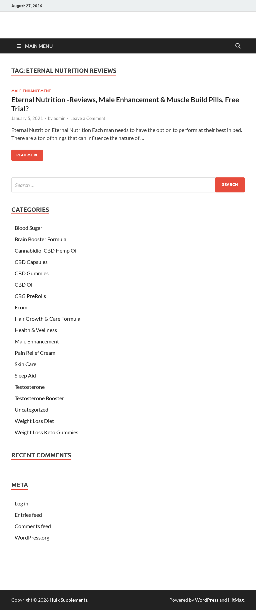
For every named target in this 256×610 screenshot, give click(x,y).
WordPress (206, 600)
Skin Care (25, 364)
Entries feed (28, 514)
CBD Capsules (31, 262)
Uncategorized (31, 409)
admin (59, 118)
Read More (24, 153)
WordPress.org (32, 537)
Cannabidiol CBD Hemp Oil (46, 250)
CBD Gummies (32, 273)
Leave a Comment (87, 118)
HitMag (236, 600)
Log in (21, 503)
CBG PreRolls (30, 296)
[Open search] (238, 46)
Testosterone (30, 387)
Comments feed (33, 526)
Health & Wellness (36, 330)
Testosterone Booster (39, 398)
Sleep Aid (25, 375)
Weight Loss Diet (34, 421)
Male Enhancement (31, 91)
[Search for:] (128, 184)
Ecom (21, 307)
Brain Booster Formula (40, 239)
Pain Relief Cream (35, 352)
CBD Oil (24, 284)
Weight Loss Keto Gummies (46, 432)
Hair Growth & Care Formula (47, 318)
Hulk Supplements (68, 600)
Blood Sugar (28, 227)
